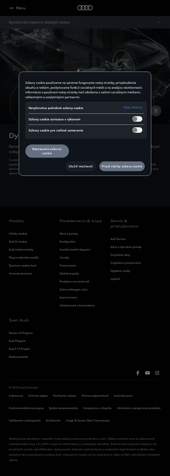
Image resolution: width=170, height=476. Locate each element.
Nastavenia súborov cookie (47, 151)
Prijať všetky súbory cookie (122, 166)
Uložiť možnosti (81, 166)
